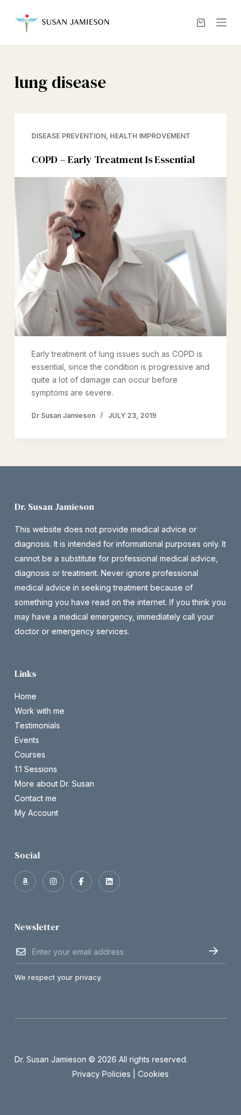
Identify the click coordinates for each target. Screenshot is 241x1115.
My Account (36, 812)
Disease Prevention (68, 136)
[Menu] (221, 22)
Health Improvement (150, 136)
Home (25, 696)
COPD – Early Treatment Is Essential (113, 159)
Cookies (153, 1074)
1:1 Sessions (36, 769)
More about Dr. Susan (54, 783)
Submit (213, 951)
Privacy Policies (101, 1074)
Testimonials (37, 725)
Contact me (36, 798)
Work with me (39, 711)
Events (27, 740)
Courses (30, 754)
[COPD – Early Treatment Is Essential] (120, 256)
